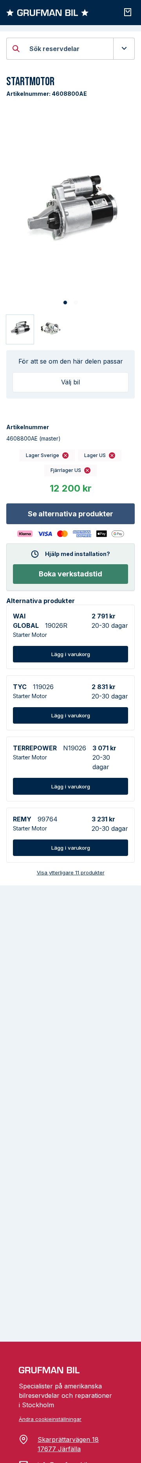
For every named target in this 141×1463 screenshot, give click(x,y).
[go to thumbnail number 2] (50, 329)
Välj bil (70, 382)
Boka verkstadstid (70, 574)
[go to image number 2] (76, 302)
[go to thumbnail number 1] (20, 329)
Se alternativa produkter (70, 514)
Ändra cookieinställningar (50, 1419)
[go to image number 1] (65, 302)
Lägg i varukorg (70, 654)
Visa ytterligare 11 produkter (71, 872)
